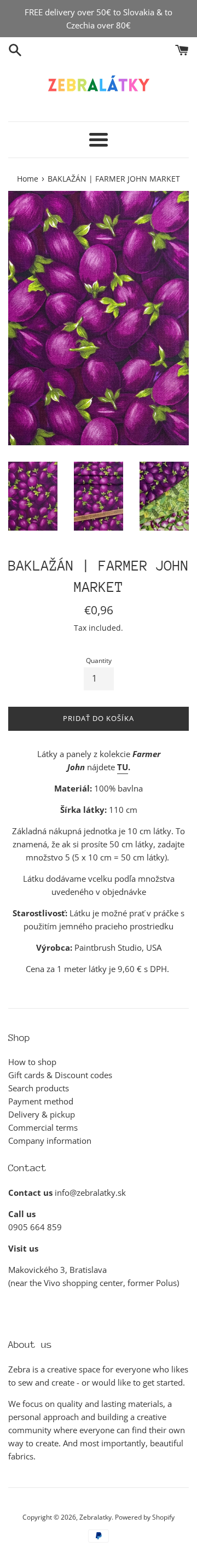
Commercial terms (43, 1127)
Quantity (99, 660)
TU (122, 766)
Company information (49, 1140)
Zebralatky (95, 1517)
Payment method (40, 1101)
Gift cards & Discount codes (60, 1074)
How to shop (32, 1061)
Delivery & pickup (41, 1114)
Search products (38, 1088)
